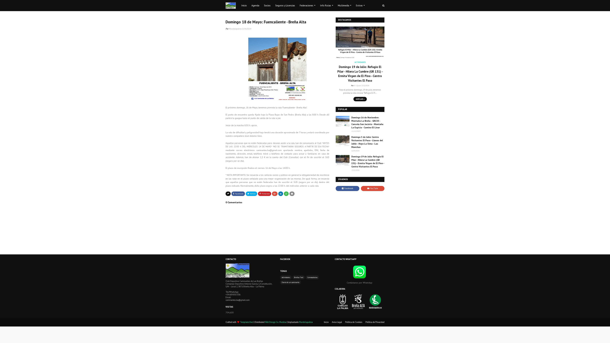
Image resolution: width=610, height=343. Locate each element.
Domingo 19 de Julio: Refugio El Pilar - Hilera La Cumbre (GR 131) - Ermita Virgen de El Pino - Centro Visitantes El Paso (360, 73)
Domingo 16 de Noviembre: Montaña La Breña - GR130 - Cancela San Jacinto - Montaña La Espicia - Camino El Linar (367, 122)
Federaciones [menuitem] (306, 5)
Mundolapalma (235, 28)
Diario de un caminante (290, 282)
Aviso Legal (337, 322)
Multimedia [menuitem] (343, 5)
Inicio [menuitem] (244, 5)
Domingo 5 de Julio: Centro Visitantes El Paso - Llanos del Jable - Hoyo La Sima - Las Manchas (367, 142)
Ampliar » (360, 99)
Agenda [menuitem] (255, 5)
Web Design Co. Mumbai (275, 322)
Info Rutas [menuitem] (325, 5)
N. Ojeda (357, 85)
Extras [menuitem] (359, 5)
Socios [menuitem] (267, 5)
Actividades (286, 277)
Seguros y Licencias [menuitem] (285, 5)
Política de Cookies (353, 322)
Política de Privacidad (375, 322)
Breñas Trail (298, 277)
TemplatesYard (246, 322)
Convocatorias (312, 277)
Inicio (326, 322)
